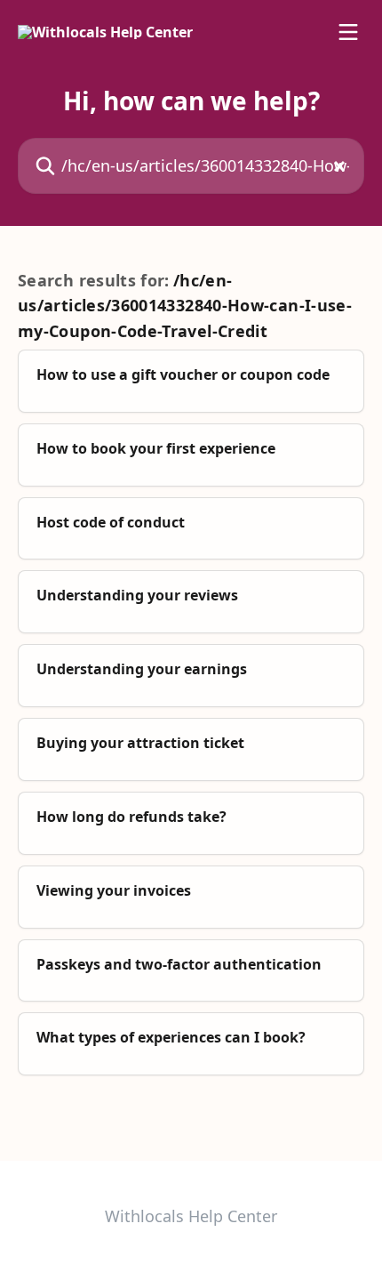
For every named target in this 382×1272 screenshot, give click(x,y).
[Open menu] (348, 32)
